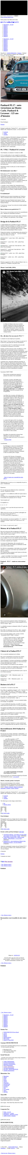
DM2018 (5, 35)
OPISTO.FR (17, 955)
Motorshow (6, 1076)
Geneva (5, 1081)
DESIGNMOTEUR (11, 53)
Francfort (5, 1086)
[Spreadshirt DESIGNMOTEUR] (13, 22)
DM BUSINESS (7, 1037)
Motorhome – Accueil (8, 24)
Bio (4, 803)
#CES (4, 1078)
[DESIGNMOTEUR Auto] (1, 22)
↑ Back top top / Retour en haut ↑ (8, 1153)
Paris (4, 1088)
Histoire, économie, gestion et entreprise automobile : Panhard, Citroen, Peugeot (12, 787)
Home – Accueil (7, 1112)
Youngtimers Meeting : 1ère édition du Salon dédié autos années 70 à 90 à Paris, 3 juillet (14, 835)
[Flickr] (5, 813)
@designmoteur (8, 1061)
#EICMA (5, 1092)
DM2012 (5, 26)
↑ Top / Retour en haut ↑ (6, 864)
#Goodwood (6, 1085)
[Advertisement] (11, 892)
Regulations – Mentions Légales (10, 1114)
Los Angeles (6, 1089)
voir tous (21, 831)
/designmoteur (8, 1070)
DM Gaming (6, 1038)
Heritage (19, 53)
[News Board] (10, 22)
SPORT (5, 1036)
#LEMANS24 (6, 1084)
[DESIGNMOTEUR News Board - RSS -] (14, 22)
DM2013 (5, 27)
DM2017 (5, 33)
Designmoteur (9, 1062)
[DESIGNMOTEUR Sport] (4, 22)
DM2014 (5, 28)
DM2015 (5, 29)
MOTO (5, 1034)
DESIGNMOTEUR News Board (11, 1032)
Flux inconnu (9, 861)
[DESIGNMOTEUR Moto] (3, 22)
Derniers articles (7, 804)
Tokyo (4, 1090)
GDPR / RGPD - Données (9, 1115)
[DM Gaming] (7, 22)
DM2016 (5, 31)
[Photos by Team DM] (9, 22)
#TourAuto (5, 1082)
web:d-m (13, 1148)
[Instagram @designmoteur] (18, 22)
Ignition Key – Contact (8, 1113)
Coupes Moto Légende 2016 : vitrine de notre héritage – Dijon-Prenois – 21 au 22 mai (13, 838)
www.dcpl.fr (16, 776)
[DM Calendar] (11, 22)
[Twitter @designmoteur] (16, 22)
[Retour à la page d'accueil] (7, 17)
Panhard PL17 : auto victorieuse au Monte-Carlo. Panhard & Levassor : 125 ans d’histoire (14, 842)
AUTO (5, 1033)
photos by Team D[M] (8, 1040)
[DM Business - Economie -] (6, 22)
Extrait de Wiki (7, 439)
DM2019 (5, 36)
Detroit (5, 1080)
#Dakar (5, 1077)
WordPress (3, 1148)
